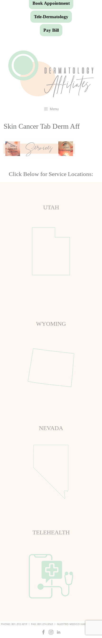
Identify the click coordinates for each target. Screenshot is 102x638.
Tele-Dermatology (51, 16)
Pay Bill (51, 30)
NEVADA (51, 428)
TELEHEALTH (51, 532)
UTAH (51, 207)
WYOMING (51, 324)
